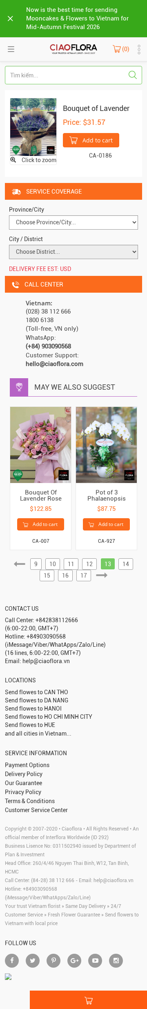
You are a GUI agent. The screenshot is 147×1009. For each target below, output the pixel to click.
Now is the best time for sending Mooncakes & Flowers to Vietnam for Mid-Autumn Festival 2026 (77, 18)
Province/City (26, 209)
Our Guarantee (23, 783)
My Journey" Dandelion (35, 994)
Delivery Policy (23, 774)
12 (89, 564)
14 (125, 564)
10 (52, 564)
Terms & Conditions (30, 801)
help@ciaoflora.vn (114, 880)
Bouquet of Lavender (96, 108)
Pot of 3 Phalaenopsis (106, 495)
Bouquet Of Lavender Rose (41, 495)
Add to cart (97, 140)
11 (71, 564)
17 (83, 575)
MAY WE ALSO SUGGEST (74, 387)
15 (47, 575)
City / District (26, 239)
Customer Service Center (36, 810)
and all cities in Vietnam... (38, 733)
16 (65, 575)
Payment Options (27, 765)
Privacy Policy (23, 792)
